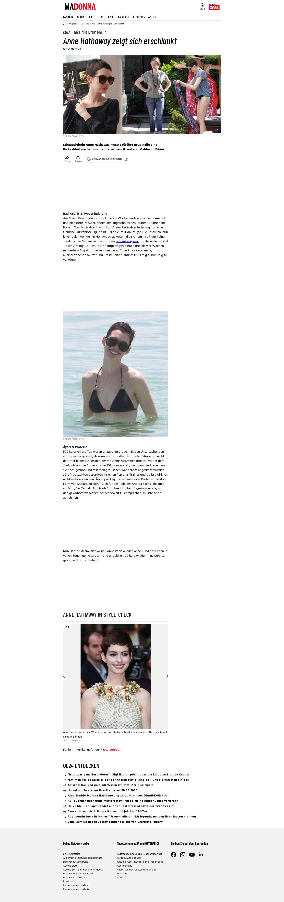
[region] (115, 683)
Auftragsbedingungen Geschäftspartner (139, 854)
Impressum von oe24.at (76, 885)
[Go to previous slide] (63, 676)
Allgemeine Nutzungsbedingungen (83, 858)
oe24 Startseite (71, 854)
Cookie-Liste (70, 866)
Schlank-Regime (127, 241)
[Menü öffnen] (219, 17)
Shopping (139, 17)
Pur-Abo (67, 882)
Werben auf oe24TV (74, 878)
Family (111, 17)
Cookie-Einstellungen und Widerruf (83, 870)
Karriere (124, 17)
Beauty (81, 17)
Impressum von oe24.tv (76, 889)
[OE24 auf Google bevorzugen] (126, 159)
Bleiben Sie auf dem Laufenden (189, 843)
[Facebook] (173, 854)
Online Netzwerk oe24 (76, 843)
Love (100, 17)
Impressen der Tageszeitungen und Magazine (136, 872)
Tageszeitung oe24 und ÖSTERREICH (138, 843)
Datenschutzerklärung (75, 862)
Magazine (73, 24)
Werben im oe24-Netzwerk (78, 874)
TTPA (120, 878)
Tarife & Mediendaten (129, 858)
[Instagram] (182, 854)
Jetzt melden (112, 750)
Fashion (68, 17)
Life (91, 17)
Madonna (85, 24)
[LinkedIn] (201, 854)
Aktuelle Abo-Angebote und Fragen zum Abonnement (140, 864)
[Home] (64, 24)
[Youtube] (192, 854)
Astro (152, 17)
